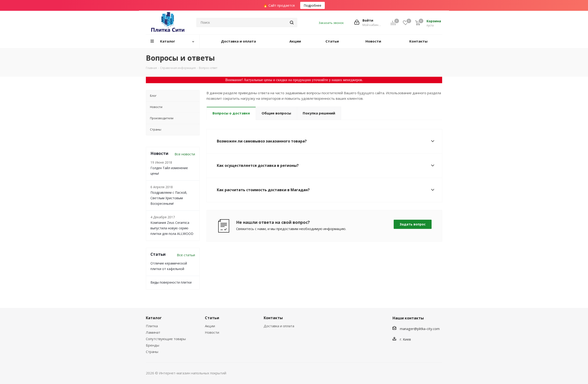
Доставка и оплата (279, 326)
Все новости (185, 154)
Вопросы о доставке (231, 113)
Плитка (152, 326)
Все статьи (186, 255)
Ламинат (153, 332)
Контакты (273, 317)
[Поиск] (291, 22)
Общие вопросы (276, 113)
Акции (210, 326)
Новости (212, 332)
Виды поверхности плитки (171, 282)
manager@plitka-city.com (420, 328)
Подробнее (312, 5)
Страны (152, 351)
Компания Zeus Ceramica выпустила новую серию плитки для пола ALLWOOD (171, 228)
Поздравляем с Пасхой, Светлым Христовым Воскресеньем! (168, 198)
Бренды (152, 345)
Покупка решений (319, 113)
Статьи (212, 317)
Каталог (154, 317)
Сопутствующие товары (166, 338)
